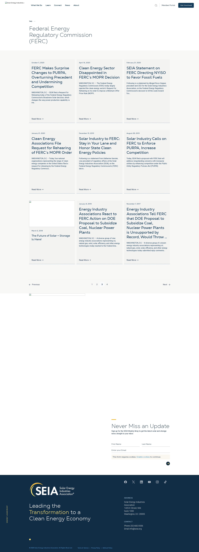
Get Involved (186, 5)
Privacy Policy (95, 548)
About (76, 5)
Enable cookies (143, 457)
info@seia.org (135, 529)
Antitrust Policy (107, 548)
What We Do (36, 5)
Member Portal (168, 5)
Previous (36, 284)
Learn (48, 5)
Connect (58, 5)
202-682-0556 (136, 526)
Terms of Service (83, 548)
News (67, 5)
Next (165, 284)
